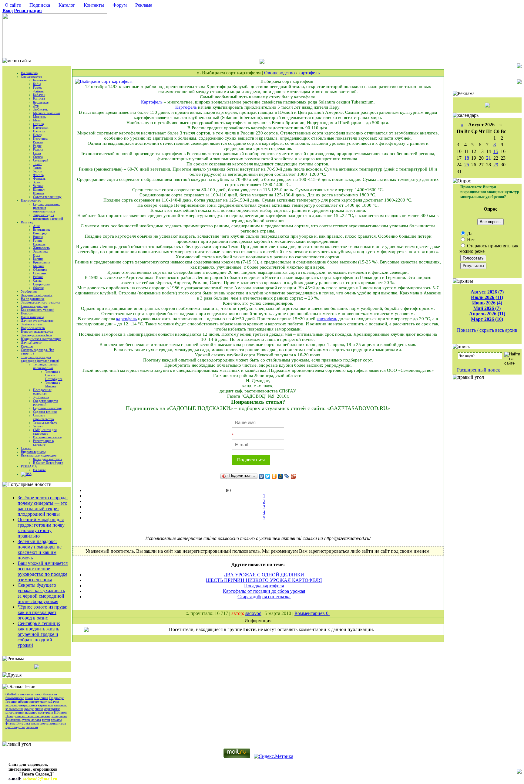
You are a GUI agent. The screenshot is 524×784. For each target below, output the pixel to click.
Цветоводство (31, 200)
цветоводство (15, 727)
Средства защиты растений (45, 402)
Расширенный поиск (478, 369)
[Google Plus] (293, 476)
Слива (37, 280)
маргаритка (52, 709)
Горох (37, 87)
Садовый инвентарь (47, 408)
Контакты (94, 5)
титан (46, 719)
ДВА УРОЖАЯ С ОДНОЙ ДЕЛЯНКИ (264, 574)
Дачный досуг (31, 342)
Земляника (40, 251)
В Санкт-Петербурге (48, 462)
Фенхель (39, 178)
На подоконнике (33, 298)
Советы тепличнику (47, 197)
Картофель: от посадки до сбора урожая (264, 591)
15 (495, 151)
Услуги (38, 426)
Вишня (38, 237)
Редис (37, 146)
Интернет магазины (47, 437)
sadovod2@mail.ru (39, 779)
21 (488, 158)
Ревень (38, 142)
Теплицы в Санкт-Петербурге (53, 375)
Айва (36, 226)
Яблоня (38, 288)
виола (29, 698)
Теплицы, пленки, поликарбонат (46, 366)
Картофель (41, 102)
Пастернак (40, 127)
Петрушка (40, 138)
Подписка (39, 5)
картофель (45, 705)
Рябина (38, 277)
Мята (37, 120)
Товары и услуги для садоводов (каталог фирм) (40, 358)
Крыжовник (41, 262)
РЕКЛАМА (29, 466)
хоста (44, 723)
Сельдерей (40, 160)
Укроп (37, 171)
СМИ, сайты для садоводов (45, 431)
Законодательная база (36, 335)
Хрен (37, 182)
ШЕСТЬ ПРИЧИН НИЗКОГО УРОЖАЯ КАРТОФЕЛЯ (264, 580)
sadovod (253, 613)
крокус (29, 709)
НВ (56, 712)
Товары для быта (45, 422)
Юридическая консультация (41, 339)
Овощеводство (31, 76)
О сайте (13, 5)
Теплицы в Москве (52, 384)
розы (54, 716)
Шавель (38, 193)
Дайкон (38, 91)
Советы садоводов (34, 306)
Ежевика (39, 244)
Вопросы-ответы (33, 328)
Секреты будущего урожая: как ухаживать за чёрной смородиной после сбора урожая (41, 593)
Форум (120, 5)
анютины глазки (31, 694)
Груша (37, 240)
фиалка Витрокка (17, 723)
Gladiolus (12, 694)
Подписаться (251, 459)
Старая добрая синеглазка (264, 596)
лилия (39, 709)
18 (466, 158)
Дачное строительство (37, 320)
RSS (29, 474)
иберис (23, 701)
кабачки (53, 701)
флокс (35, 723)
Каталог (67, 5)
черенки (32, 727)
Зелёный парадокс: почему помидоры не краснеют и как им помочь (40, 549)
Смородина (41, 284)
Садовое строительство (43, 417)
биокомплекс (14, 698)
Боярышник (41, 229)
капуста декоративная (21, 705)
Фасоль (38, 175)
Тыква (37, 167)
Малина (38, 266)
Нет (470, 239)
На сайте (39, 470)
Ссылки (26, 448)
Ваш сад (27, 222)
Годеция (11, 701)
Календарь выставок (47, 459)
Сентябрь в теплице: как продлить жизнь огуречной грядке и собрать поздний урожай (39, 634)
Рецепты (27, 346)
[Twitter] (268, 476)
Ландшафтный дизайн (36, 295)
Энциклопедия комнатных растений (48, 216)
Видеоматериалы (33, 451)
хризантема (57, 723)
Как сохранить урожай (37, 309)
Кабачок (39, 95)
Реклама (143, 5)
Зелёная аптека (31, 324)
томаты (56, 719)
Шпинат (39, 189)
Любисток (40, 109)
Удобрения (29, 291)
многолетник (14, 712)
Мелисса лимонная (46, 113)
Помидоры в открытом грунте (27, 716)
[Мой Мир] (280, 476)
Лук (36, 105)
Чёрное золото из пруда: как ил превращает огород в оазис (42, 612)
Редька (38, 149)
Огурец (38, 124)
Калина (38, 258)
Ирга (36, 255)
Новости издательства (37, 331)
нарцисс (31, 712)
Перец (37, 135)
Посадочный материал (42, 391)
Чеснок (38, 186)
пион (63, 712)
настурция (45, 712)
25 (466, 164)
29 (495, 164)
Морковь (39, 116)
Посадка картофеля (264, 585)
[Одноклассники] (274, 476)
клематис (60, 705)
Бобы (37, 84)
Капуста (39, 98)
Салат (37, 153)
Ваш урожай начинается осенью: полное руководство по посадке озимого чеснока (43, 571)
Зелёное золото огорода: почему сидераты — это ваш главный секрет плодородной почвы (43, 506)
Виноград (40, 233)
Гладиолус (56, 698)
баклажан (50, 694)
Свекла (38, 156)
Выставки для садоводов (38, 455)
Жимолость (41, 247)
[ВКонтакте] (261, 476)
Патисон (39, 131)
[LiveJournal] (287, 476)
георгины (41, 698)
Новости (27, 313)
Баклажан (40, 80)
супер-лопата (31, 719)
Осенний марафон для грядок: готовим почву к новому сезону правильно (41, 527)
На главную (29, 73)
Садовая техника (45, 411)
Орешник (39, 273)
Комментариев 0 (312, 613)
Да (469, 233)
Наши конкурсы (32, 317)
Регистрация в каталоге (43, 442)
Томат (37, 164)
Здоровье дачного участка (40, 302)
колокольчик (14, 709)
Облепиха (40, 269)
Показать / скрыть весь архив (487, 330)
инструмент (38, 701)
